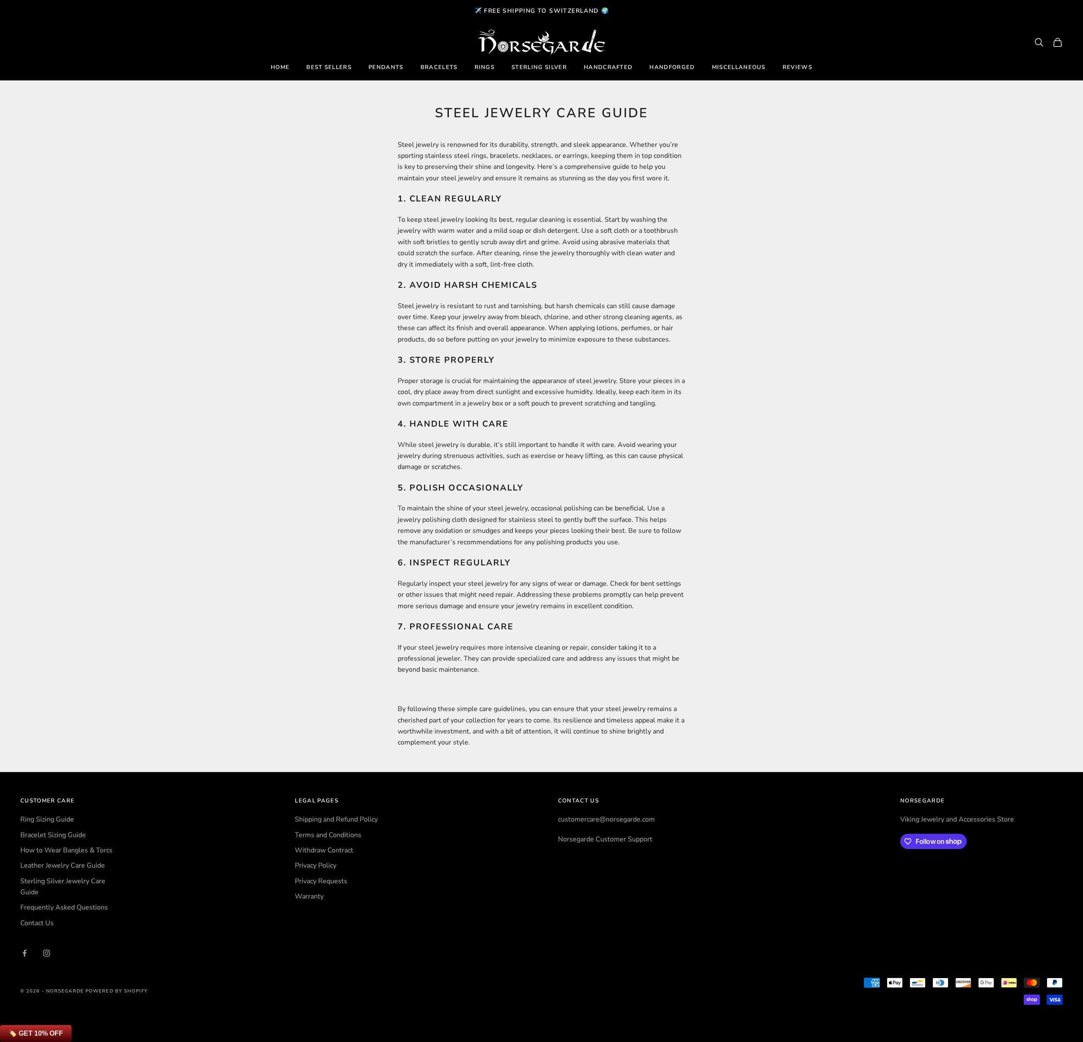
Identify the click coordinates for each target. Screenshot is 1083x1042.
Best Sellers (329, 67)
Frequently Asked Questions (64, 907)
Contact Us (37, 923)
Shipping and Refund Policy (336, 819)
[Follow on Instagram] (46, 953)
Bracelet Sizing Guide (53, 835)
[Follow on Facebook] (24, 953)
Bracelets (439, 67)
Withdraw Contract (324, 850)
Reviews (797, 67)
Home (280, 67)
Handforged (672, 67)
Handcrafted (608, 67)
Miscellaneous (739, 67)
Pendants (386, 67)
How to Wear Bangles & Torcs (66, 850)
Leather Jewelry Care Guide (62, 865)
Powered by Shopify (116, 991)
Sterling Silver (539, 67)
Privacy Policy (315, 865)
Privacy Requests (321, 881)
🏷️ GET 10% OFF (35, 1033)
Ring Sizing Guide (47, 819)
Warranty (309, 896)
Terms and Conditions (328, 835)
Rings (485, 67)
